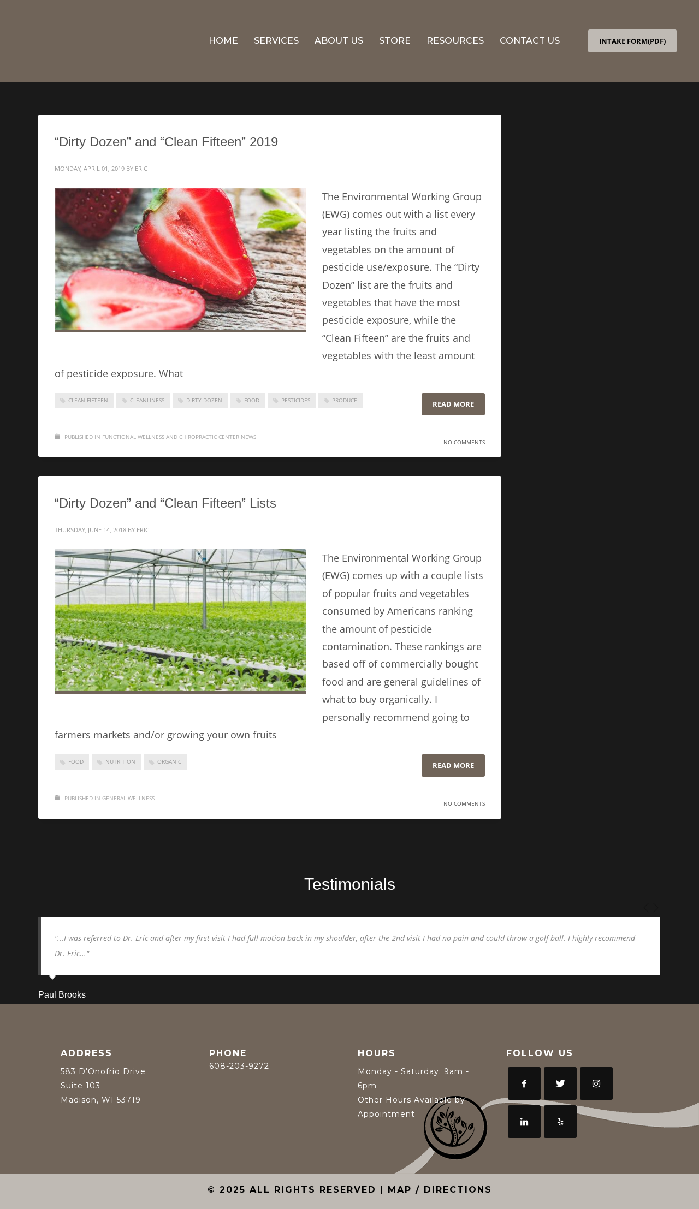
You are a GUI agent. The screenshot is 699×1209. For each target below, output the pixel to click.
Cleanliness (147, 400)
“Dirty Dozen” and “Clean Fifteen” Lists (165, 503)
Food (251, 400)
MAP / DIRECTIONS (440, 1189)
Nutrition (120, 761)
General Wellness (128, 798)
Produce (344, 400)
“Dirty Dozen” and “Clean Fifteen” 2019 (166, 141)
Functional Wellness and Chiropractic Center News (179, 436)
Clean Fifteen (88, 400)
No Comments (464, 442)
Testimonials (349, 884)
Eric (141, 168)
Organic (169, 761)
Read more (453, 404)
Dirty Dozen (204, 400)
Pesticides (295, 400)
